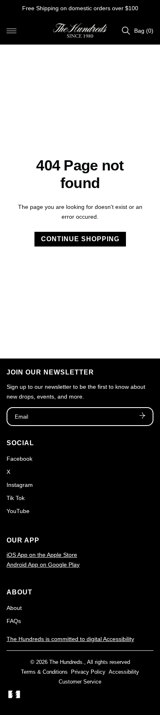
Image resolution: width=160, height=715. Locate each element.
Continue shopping (80, 238)
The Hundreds (65, 662)
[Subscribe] (142, 416)
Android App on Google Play (43, 564)
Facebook (19, 458)
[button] (11, 30)
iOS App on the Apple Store (42, 554)
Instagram (20, 485)
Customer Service (80, 682)
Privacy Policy (88, 672)
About (14, 608)
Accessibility (124, 672)
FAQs (14, 621)
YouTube (18, 511)
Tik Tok (16, 498)
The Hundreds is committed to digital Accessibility (70, 639)
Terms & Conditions (44, 672)
